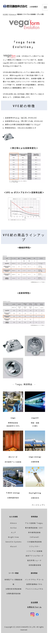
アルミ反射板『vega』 (34, 523)
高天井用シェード (34, 560)
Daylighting (35, 493)
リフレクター (34, 546)
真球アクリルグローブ (34, 556)
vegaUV (35, 418)
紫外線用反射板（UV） (34, 528)
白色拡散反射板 (35, 565)
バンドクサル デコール (34, 579)
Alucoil (13, 546)
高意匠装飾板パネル (34, 584)
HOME (5, 14)
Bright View (13, 537)
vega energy (35, 457)
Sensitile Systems (14, 542)
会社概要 (34, 602)
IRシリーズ (13, 457)
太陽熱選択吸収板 (13, 593)
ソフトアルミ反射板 (34, 551)
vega (13, 418)
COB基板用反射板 (34, 542)
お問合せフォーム (34, 607)
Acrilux (13, 528)
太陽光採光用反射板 (14, 589)
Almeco (12, 14)
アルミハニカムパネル (34, 589)
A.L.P (13, 532)
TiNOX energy (13, 493)
